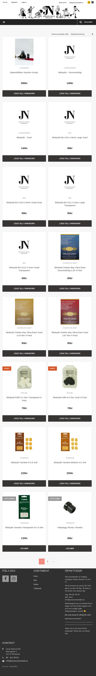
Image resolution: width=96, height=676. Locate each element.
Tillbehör (37, 589)
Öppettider (14, 2)
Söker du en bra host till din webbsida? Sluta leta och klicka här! (77, 630)
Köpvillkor (14, 666)
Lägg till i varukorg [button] (24, 93)
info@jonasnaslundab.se (76, 2)
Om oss (5, 2)
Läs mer (24, 548)
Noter (36, 584)
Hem (36, 576)
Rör (35, 580)
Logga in (24, 2)
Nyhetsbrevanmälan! (73, 619)
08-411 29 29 (62, 2)
